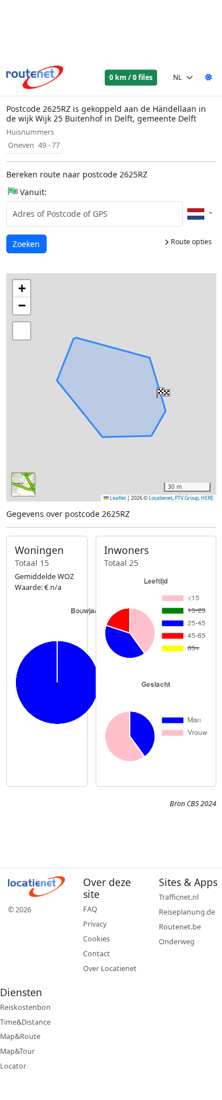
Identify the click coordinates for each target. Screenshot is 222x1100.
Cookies (96, 939)
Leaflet (117, 498)
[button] (162, 390)
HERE (207, 498)
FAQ (90, 909)
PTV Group (187, 498)
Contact (96, 954)
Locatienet (160, 498)
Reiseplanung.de (187, 912)
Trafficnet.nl (179, 897)
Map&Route (20, 1036)
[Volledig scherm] (21, 330)
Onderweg (177, 942)
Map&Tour (17, 1051)
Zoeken (27, 243)
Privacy (94, 924)
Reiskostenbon (25, 1007)
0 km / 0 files (131, 77)
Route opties (190, 241)
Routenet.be (180, 927)
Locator (13, 1066)
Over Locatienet (110, 968)
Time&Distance (25, 1022)
